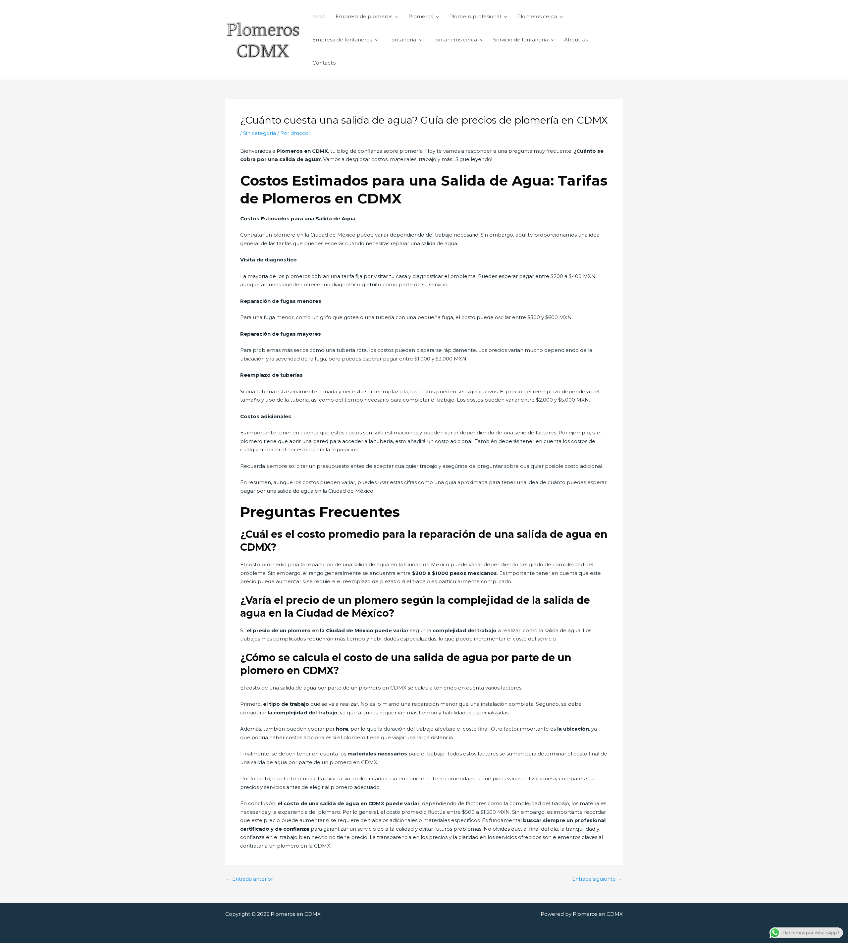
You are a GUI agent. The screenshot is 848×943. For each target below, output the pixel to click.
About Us (576, 39)
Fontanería (402, 39)
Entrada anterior (249, 878)
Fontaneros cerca (454, 39)
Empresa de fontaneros (342, 39)
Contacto (324, 63)
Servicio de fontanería (520, 39)
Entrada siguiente (597, 878)
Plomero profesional (475, 16)
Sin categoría (259, 133)
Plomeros (420, 16)
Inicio (319, 16)
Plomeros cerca (537, 16)
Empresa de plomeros (364, 16)
